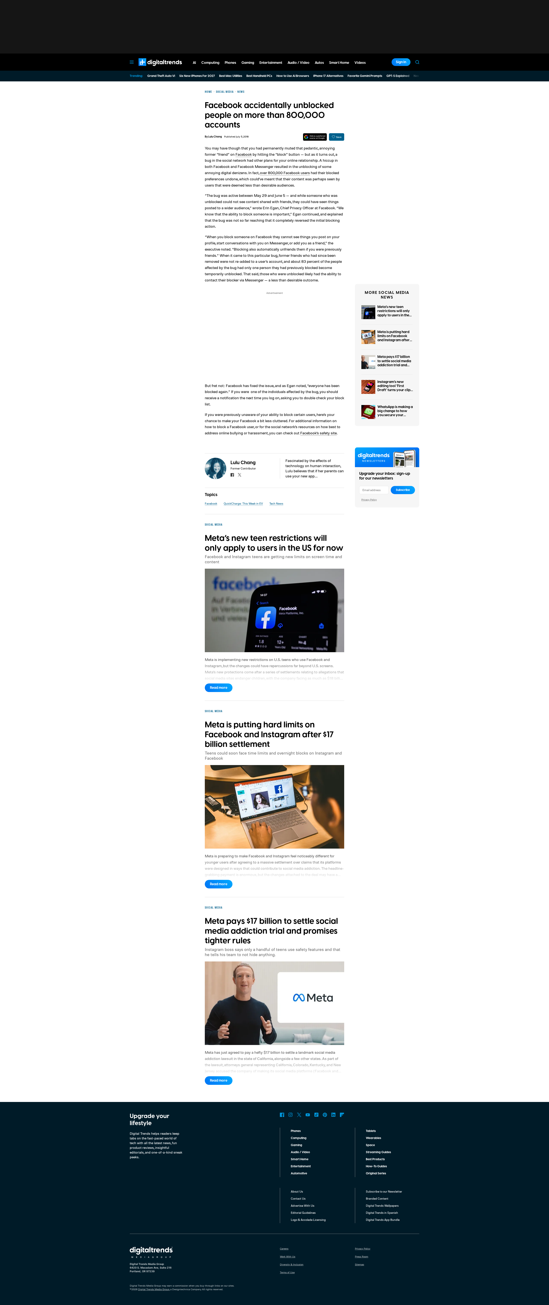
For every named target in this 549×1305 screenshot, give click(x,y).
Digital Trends (152, 68)
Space (370, 1145)
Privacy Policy (369, 499)
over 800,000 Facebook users (285, 172)
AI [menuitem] (194, 62)
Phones (296, 1131)
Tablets (371, 1131)
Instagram (290, 1115)
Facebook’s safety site (318, 433)
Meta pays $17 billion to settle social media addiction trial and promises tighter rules (394, 363)
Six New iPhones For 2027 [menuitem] (197, 76)
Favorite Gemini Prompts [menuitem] (365, 76)
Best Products (375, 1159)
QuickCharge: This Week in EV (243, 503)
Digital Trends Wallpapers (382, 1205)
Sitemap (359, 1264)
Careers (284, 1248)
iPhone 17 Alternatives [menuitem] (328, 76)
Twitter (299, 1115)
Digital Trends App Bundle (383, 1219)
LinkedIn (333, 1115)
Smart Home (299, 1159)
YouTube (308, 1115)
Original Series (376, 1173)
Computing (298, 1138)
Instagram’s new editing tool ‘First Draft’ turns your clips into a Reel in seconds (394, 388)
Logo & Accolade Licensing (308, 1219)
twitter (239, 475)
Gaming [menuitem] (247, 62)
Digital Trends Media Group (153, 1289)
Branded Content (377, 1198)
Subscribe (403, 490)
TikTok (316, 1115)
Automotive (299, 1173)
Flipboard (342, 1115)
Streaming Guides (378, 1152)
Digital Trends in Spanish (382, 1212)
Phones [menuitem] (230, 62)
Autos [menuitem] (319, 62)
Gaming (296, 1145)
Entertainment (301, 1166)
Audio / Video (300, 1152)
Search (417, 62)
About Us (297, 1191)
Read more (218, 687)
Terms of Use (287, 1272)
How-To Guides (376, 1166)
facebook (232, 475)
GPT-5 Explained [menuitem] (397, 76)
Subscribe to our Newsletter (384, 1191)
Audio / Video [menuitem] (298, 62)
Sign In (401, 62)
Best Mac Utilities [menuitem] (230, 76)
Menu (132, 62)
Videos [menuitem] (360, 62)
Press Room (361, 1256)
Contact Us (298, 1198)
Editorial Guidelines (303, 1212)
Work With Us (287, 1256)
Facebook (243, 154)
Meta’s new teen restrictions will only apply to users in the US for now (393, 313)
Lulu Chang (215, 137)
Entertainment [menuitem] (270, 62)
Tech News (276, 503)
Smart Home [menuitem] (339, 62)
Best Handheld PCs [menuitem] (259, 76)
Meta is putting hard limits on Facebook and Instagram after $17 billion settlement (393, 338)
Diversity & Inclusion (291, 1264)
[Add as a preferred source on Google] (315, 137)
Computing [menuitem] (210, 62)
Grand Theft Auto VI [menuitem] (161, 76)
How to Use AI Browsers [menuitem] (292, 76)
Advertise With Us (302, 1205)
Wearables (373, 1138)
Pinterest (325, 1115)
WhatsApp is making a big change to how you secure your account (395, 413)
